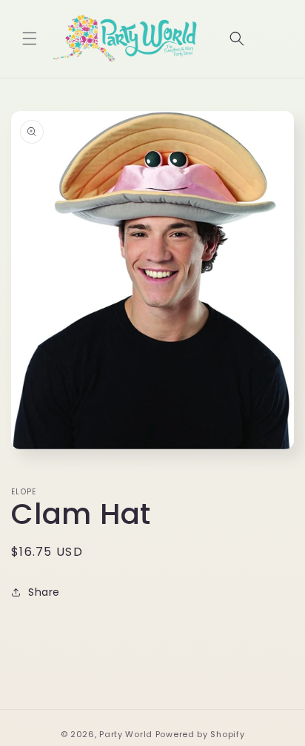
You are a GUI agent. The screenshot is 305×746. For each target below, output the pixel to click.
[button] (29, 38)
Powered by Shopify (200, 734)
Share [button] (44, 592)
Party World (125, 734)
